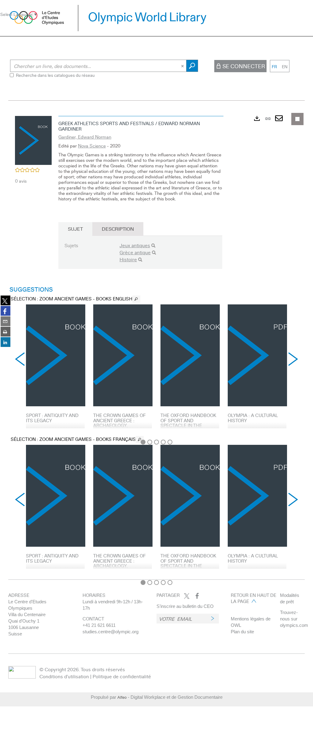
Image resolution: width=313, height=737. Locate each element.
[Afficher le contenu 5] (170, 442)
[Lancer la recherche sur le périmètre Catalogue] (192, 66)
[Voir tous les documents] (136, 299)
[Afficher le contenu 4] (163, 442)
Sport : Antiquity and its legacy (52, 418)
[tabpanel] (156, 344)
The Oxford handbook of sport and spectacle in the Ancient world (188, 423)
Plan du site (242, 631)
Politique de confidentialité (122, 676)
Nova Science (92, 145)
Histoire (128, 259)
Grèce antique (135, 252)
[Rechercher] (153, 245)
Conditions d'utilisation (64, 676)
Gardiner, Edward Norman (84, 136)
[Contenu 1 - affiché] (143, 442)
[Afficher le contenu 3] (156, 442)
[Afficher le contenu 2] (149, 442)
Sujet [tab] (75, 228)
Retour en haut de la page (253, 598)
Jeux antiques (135, 245)
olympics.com (294, 625)
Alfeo (122, 697)
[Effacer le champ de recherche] (183, 66)
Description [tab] (118, 228)
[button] (33, 139)
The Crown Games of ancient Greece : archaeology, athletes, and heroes (120, 423)
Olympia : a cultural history (253, 418)
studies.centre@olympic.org (110, 631)
